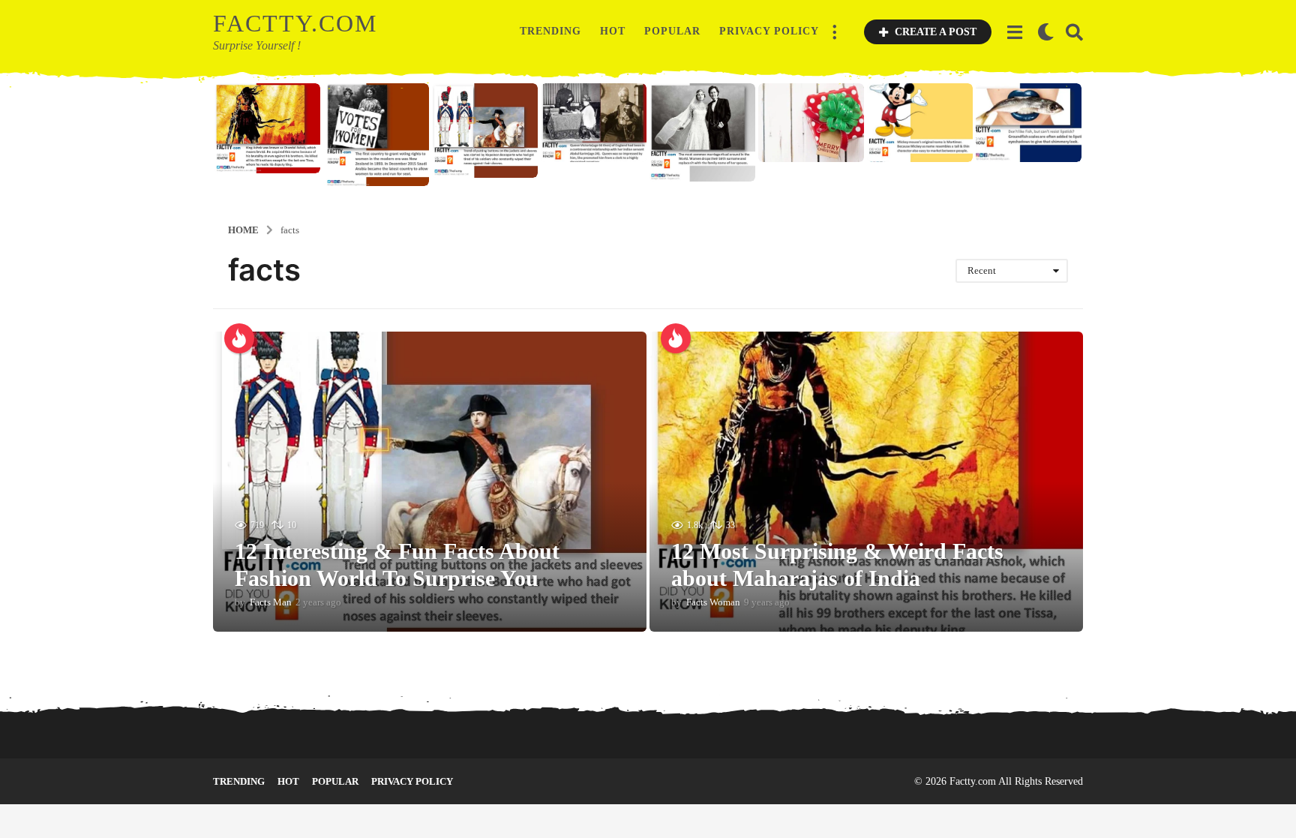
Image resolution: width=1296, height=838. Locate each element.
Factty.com (295, 23)
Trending (550, 31)
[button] (834, 32)
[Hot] (239, 338)
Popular (672, 31)
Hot (613, 31)
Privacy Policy (769, 31)
